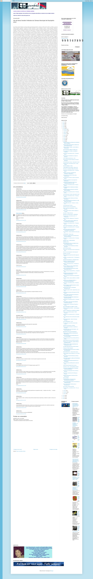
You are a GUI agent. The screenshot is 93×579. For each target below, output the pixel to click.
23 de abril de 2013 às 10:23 (21, 209)
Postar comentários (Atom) (20, 451)
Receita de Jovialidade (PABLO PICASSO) (70, 168)
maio (64, 139)
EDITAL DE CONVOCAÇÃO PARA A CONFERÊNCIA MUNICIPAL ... (69, 230)
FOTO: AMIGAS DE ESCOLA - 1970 (69, 158)
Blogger (52, 570)
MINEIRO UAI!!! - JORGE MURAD (69, 240)
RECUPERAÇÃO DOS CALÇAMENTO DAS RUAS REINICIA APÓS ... (70, 244)
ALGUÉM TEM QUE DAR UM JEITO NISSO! (70, 346)
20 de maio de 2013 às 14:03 (21, 407)
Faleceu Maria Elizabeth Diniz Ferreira (69, 365)
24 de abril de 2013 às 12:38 (21, 286)
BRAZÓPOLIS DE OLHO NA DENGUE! (70, 331)
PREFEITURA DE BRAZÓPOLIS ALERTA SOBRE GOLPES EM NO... (70, 274)
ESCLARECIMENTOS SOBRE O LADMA (70, 306)
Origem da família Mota (79, 498)
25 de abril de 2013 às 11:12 (21, 334)
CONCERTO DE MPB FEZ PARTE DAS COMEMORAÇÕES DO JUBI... (70, 183)
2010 (63, 398)
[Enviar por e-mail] (30, 183)
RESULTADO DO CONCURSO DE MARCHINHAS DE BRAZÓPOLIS (76, 460)
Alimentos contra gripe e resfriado (69, 325)
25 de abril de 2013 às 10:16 (21, 319)
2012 (63, 395)
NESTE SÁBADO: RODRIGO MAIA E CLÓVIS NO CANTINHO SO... (71, 285)
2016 (63, 123)
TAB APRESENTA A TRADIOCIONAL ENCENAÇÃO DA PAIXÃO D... (69, 380)
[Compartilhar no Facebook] (33, 183)
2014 (63, 126)
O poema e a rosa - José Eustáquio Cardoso (71, 366)
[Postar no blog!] (31, 183)
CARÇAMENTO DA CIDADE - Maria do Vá (70, 167)
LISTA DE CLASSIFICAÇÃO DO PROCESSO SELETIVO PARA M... (71, 236)
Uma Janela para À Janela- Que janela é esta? (71, 194)
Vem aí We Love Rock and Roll (68, 386)
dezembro (65, 129)
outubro (64, 132)
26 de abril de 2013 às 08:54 (21, 360)
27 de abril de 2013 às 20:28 (21, 392)
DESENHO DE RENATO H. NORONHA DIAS (71, 259)
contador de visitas (64, 38)
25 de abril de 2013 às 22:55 (21, 354)
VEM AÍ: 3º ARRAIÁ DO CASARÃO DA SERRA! (71, 310)
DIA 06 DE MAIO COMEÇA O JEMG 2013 (70, 149)
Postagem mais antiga (53, 449)
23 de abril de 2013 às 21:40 (21, 275)
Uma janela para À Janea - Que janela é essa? (71, 162)
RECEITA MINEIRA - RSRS (68, 165)
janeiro (64, 393)
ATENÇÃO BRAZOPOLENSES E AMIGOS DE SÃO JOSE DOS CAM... (71, 145)
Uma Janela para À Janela (67, 205)
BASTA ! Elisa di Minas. (67, 248)
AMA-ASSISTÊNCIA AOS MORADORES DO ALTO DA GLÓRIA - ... (70, 336)
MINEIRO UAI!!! (66, 241)
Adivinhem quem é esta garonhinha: (69, 206)
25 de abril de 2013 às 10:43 (21, 326)
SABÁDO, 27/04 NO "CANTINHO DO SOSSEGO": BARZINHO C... (69, 173)
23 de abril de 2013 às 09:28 (21, 197)
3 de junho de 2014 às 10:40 (21, 413)
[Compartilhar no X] (32, 183)
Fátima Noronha (19, 213)
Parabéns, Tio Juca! (66, 253)
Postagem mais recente (18, 449)
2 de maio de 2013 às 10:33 (21, 400)
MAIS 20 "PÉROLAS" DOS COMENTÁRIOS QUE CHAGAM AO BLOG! (70, 266)
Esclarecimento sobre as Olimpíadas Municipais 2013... (69, 288)
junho (64, 138)
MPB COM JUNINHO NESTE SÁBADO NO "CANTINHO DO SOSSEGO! (70, 221)
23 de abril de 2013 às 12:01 (21, 241)
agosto (64, 135)
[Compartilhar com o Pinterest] (34, 183)
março (64, 390)
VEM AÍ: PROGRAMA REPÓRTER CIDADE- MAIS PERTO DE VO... (70, 269)
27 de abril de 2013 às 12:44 (21, 385)
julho (64, 136)
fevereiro (65, 392)
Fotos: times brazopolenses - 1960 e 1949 (70, 225)
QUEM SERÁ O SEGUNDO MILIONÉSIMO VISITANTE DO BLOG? (70, 302)
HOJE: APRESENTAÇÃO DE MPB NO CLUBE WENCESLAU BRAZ (71, 201)
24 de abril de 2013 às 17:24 (21, 312)
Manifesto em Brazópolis (79, 513)
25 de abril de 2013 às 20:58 (21, 343)
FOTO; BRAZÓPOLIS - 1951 (68, 321)
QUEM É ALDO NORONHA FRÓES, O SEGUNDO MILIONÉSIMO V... (69, 281)
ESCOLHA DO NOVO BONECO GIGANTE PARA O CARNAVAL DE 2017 (76, 405)
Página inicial (35, 449)
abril (64, 141)
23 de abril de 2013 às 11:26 (21, 220)
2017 (63, 122)
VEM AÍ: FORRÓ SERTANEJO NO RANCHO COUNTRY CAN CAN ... (70, 295)
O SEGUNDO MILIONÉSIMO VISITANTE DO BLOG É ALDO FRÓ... (70, 297)
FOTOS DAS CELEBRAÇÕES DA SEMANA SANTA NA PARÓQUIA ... (70, 369)
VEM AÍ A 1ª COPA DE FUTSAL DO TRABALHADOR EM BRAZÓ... (69, 262)
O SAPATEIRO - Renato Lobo (68, 234)
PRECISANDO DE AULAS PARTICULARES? (71, 340)
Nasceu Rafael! (66, 377)
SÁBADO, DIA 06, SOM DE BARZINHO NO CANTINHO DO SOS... (70, 344)
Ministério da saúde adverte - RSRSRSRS (70, 214)
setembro (65, 133)
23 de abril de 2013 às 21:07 (21, 266)
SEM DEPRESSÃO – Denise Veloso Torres (70, 351)
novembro (65, 130)
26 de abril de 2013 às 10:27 (21, 366)
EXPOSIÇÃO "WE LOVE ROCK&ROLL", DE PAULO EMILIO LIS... (70, 330)
